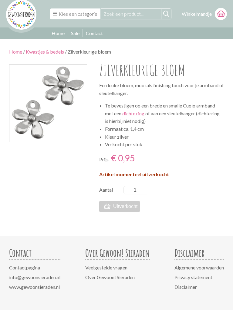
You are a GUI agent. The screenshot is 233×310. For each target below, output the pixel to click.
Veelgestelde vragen (106, 267)
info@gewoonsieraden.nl (34, 277)
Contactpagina (24, 267)
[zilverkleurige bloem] (48, 103)
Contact (94, 33)
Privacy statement (193, 277)
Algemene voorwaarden (199, 267)
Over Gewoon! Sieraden (110, 277)
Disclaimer (185, 287)
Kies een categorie (78, 14)
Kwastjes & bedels (45, 51)
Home (58, 33)
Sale (75, 33)
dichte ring (133, 113)
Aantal (106, 190)
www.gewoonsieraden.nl (34, 287)
